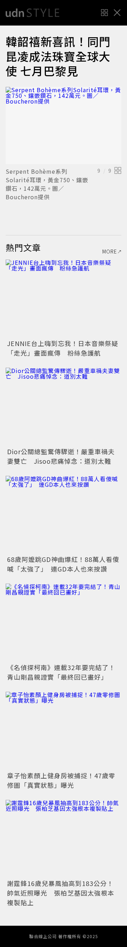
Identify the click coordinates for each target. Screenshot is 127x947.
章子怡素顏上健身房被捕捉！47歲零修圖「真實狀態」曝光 (61, 780)
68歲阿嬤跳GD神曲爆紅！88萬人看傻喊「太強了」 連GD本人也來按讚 (63, 564)
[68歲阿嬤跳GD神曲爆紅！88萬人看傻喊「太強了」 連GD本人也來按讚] (63, 514)
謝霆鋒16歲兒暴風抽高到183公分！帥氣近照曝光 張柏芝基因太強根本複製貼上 (60, 893)
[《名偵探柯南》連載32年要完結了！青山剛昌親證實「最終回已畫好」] (63, 622)
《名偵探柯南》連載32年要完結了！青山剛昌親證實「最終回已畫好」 (61, 672)
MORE (109, 251)
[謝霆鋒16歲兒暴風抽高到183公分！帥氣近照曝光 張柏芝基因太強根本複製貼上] (63, 839)
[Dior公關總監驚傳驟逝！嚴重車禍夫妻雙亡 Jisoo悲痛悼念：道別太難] (63, 406)
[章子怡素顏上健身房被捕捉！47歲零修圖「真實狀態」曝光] (63, 730)
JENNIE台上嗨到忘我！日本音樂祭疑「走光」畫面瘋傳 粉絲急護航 (62, 348)
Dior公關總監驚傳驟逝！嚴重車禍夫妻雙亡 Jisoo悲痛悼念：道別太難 (61, 456)
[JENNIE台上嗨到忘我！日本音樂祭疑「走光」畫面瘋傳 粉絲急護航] (63, 298)
